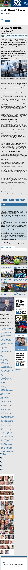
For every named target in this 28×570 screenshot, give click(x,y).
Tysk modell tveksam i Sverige (7, 416)
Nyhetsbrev (18, 21)
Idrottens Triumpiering (5, 339)
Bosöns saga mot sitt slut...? (7, 328)
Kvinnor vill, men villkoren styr (7, 439)
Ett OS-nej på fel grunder (6, 356)
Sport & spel (12, 21)
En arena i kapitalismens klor (7, 421)
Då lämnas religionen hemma (7, 447)
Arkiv (22, 21)
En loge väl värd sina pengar (7, 451)
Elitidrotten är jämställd (5, 371)
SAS (17, 199)
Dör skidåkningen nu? (5, 440)
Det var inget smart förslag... (7, 420)
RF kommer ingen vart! (6, 429)
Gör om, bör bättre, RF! (6, 409)
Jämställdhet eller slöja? (6, 404)
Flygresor (11, 199)
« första (2, 453)
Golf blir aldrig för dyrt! (5, 395)
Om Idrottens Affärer (6, 23)
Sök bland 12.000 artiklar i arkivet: (6, 16)
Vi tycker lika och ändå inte (6, 432)
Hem (3, 556)
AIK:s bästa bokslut (5, 352)
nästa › (2, 469)
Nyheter (3, 21)
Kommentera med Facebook (7, 247)
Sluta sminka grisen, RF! (6, 378)
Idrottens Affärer (13, 10)
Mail (2, 13)
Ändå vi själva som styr (6, 431)
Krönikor (7, 21)
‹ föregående (3, 454)
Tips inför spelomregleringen (7, 370)
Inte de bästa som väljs (6, 425)
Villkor (23, 199)
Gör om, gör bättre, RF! (6, 408)
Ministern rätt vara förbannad (7, 337)
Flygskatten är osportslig (6, 366)
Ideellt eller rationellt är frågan (7, 400)
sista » (2, 470)
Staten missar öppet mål (6, 351)
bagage (5, 199)
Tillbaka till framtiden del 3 (6, 379)
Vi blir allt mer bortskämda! (6, 383)
